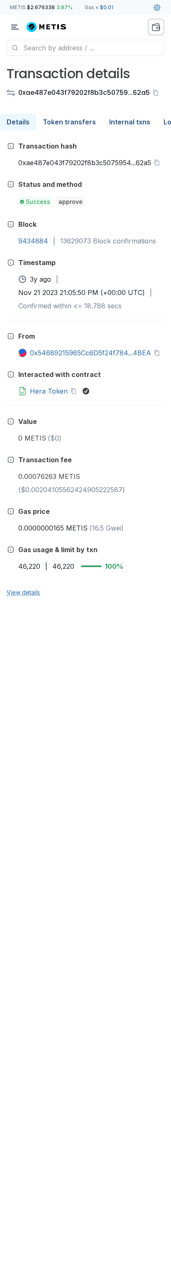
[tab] (18, 122)
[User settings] (157, 7)
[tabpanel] (85, 368)
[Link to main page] (51, 27)
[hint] (11, 146)
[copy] (157, 93)
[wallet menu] (156, 27)
